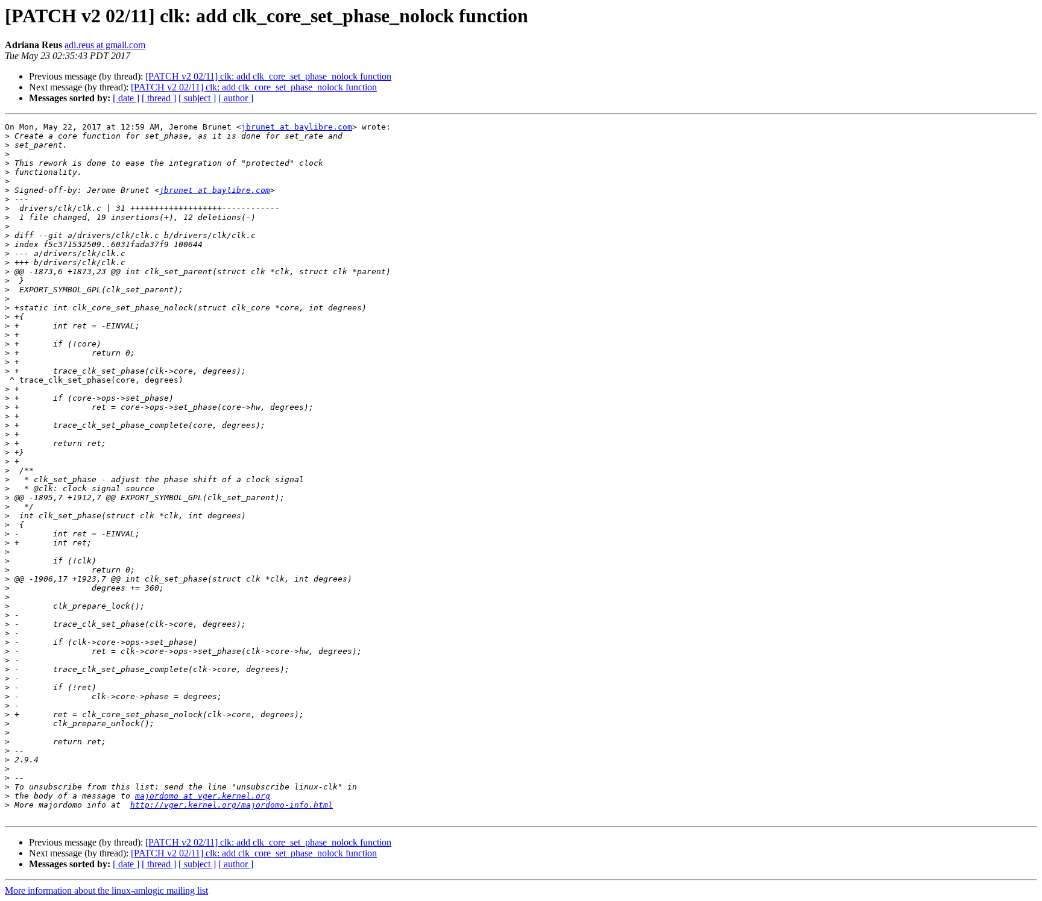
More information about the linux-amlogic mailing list (106, 890)
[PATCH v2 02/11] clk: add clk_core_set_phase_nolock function (268, 76)
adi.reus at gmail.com (105, 45)
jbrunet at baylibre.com (296, 126)
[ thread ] (159, 98)
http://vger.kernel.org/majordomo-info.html (231, 804)
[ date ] (126, 98)
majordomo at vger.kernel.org (202, 795)
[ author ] (235, 98)
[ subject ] (197, 98)
